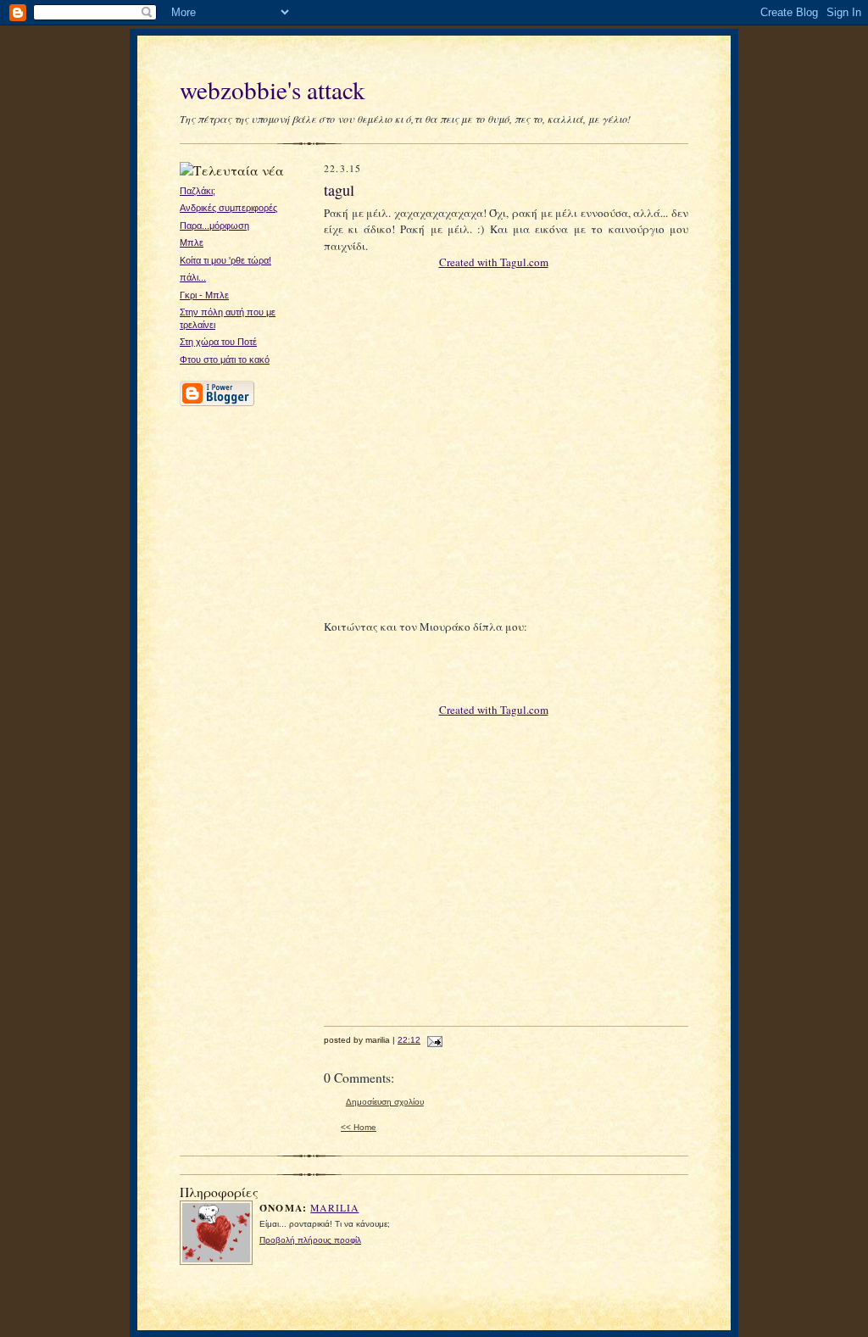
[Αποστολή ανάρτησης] (432, 1040)
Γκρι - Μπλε (204, 295)
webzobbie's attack (272, 89)
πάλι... (193, 277)
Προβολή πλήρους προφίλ (310, 1240)
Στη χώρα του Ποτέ (218, 342)
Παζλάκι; (197, 191)
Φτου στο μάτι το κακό (225, 359)
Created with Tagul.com (493, 262)
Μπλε (191, 242)
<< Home (358, 1127)
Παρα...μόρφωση (214, 225)
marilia (334, 1207)
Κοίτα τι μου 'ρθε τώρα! (225, 260)
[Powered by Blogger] (217, 403)
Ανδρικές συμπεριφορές (228, 208)
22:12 (409, 1040)
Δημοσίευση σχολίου (385, 1101)
